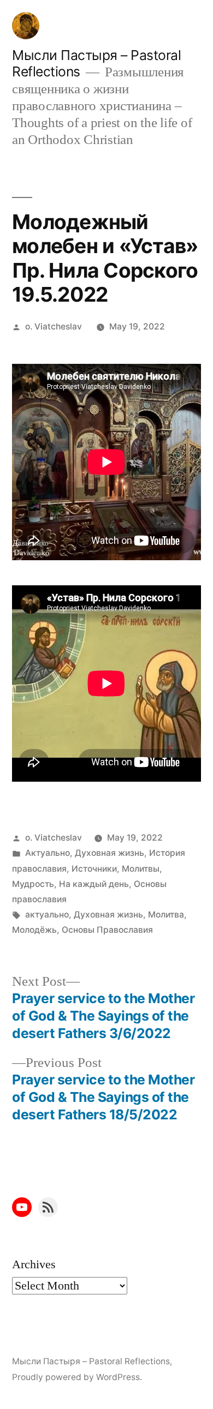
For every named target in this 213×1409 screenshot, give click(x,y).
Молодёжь (34, 930)
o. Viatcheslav (53, 326)
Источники (94, 869)
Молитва (166, 914)
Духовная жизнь (109, 853)
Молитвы (140, 869)
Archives (34, 1264)
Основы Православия (107, 930)
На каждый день (94, 884)
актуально (47, 914)
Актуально (47, 853)
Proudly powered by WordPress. (77, 1377)
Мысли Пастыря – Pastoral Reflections (91, 1361)
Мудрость (33, 884)
